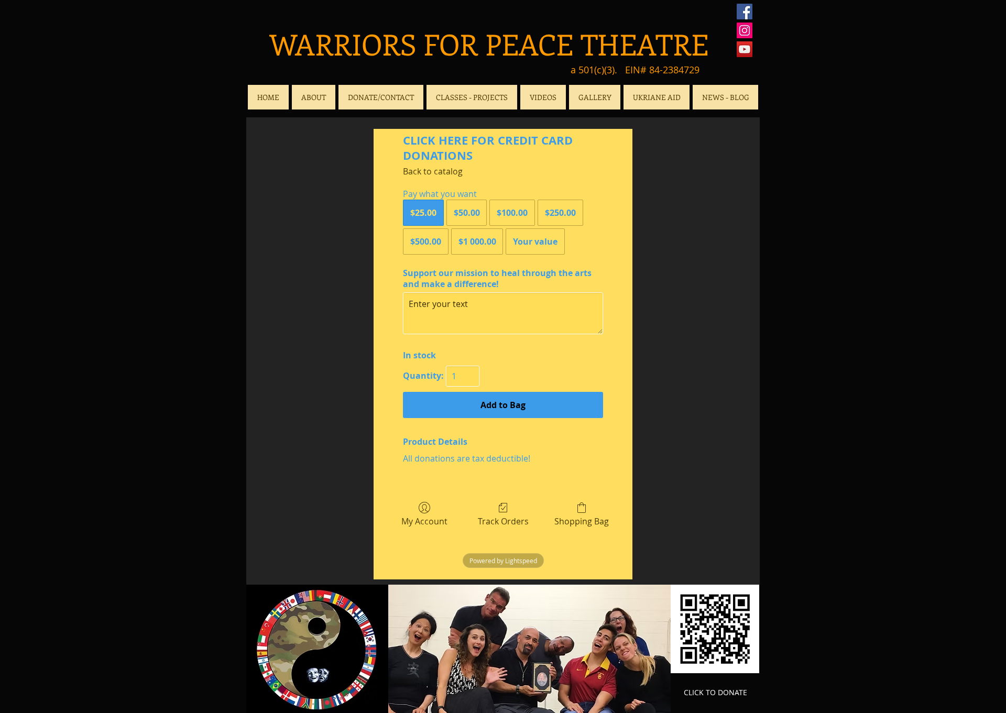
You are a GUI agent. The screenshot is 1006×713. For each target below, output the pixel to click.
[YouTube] (744, 49)
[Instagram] (744, 30)
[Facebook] (744, 11)
